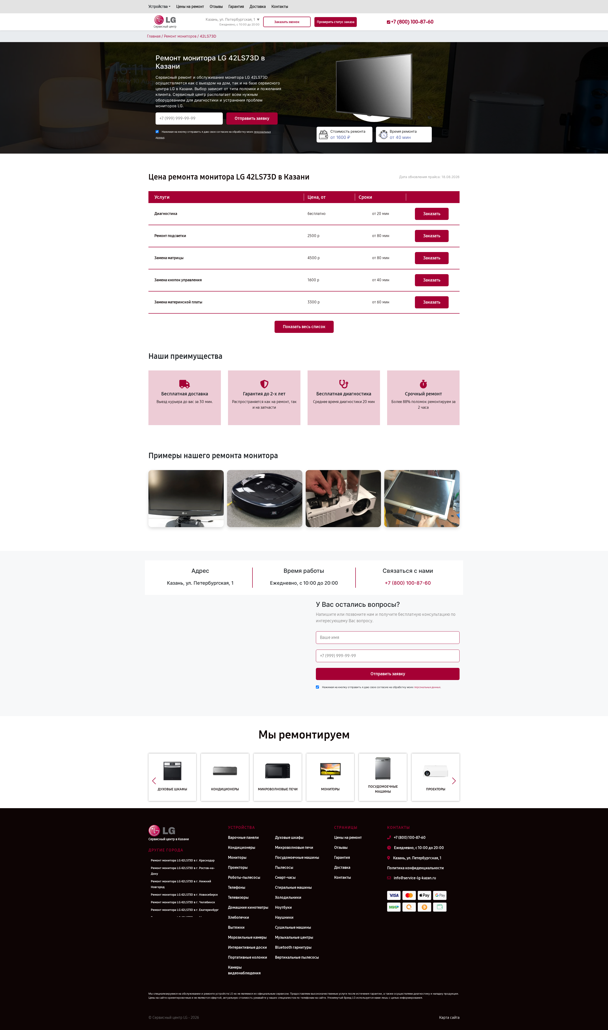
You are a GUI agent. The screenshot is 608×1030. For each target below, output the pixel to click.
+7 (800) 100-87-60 (408, 583)
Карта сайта (449, 1017)
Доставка (258, 6)
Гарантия (236, 6)
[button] (154, 781)
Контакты (279, 6)
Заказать (431, 213)
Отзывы (216, 6)
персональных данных (427, 687)
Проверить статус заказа (335, 22)
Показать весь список (304, 326)
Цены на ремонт (190, 6)
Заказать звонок (286, 22)
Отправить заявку (252, 118)
